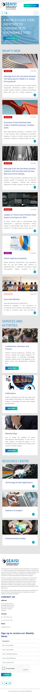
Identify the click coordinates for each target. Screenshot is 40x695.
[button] (4, 41)
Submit (6, 675)
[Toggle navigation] (36, 13)
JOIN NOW (11, 451)
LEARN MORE (10, 38)
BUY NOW (11, 408)
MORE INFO (12, 368)
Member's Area (31, 6)
